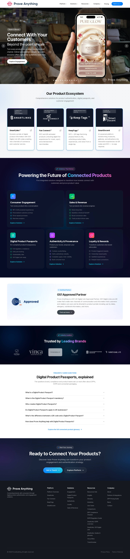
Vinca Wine (91, 539)
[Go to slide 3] (58, 80)
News (109, 502)
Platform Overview (53, 492)
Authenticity (71, 501)
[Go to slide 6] (65, 80)
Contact (109, 505)
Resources (85, 4)
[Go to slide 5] (62, 80)
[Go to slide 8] (69, 80)
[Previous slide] (3, 46)
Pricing (106, 4)
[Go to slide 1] (53, 80)
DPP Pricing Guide (113, 499)
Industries (90, 502)
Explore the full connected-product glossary (64, 429)
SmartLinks (50, 495)
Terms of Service (117, 552)
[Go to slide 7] (67, 80)
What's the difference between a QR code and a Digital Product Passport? (54, 416)
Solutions (73, 4)
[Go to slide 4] (60, 80)
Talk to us (116, 4)
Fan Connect (51, 499)
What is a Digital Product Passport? (39, 392)
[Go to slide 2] (55, 80)
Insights (89, 495)
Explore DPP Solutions (17, 59)
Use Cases (90, 505)
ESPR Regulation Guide (94, 518)
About (109, 492)
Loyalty (69, 504)
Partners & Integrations (114, 495)
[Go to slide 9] (71, 80)
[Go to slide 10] (74, 80)
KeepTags (50, 502)
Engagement (71, 492)
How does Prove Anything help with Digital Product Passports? (49, 421)
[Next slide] (126, 46)
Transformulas (91, 542)
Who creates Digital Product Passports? (41, 404)
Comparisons (91, 509)
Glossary (90, 499)
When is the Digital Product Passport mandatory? (44, 398)
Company (96, 4)
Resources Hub (92, 492)
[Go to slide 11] (76, 80)
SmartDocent (51, 505)
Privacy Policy (105, 552)
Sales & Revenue (72, 508)
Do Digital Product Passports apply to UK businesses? (46, 410)
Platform (62, 4)
